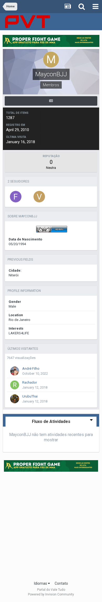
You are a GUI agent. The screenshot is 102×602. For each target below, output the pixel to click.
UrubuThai (30, 396)
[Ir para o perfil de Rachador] (14, 384)
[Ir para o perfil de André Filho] (14, 371)
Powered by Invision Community (51, 594)
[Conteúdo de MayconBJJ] (51, 101)
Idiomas (41, 583)
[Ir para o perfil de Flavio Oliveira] (15, 196)
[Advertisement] (51, 525)
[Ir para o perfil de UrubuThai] (14, 398)
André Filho (30, 368)
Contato (61, 583)
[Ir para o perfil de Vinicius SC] (39, 196)
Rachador (29, 382)
